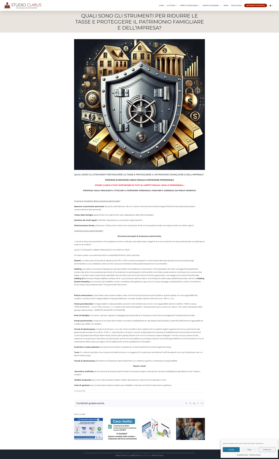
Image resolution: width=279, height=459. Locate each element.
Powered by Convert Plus (11, 455)
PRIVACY (167, 241)
